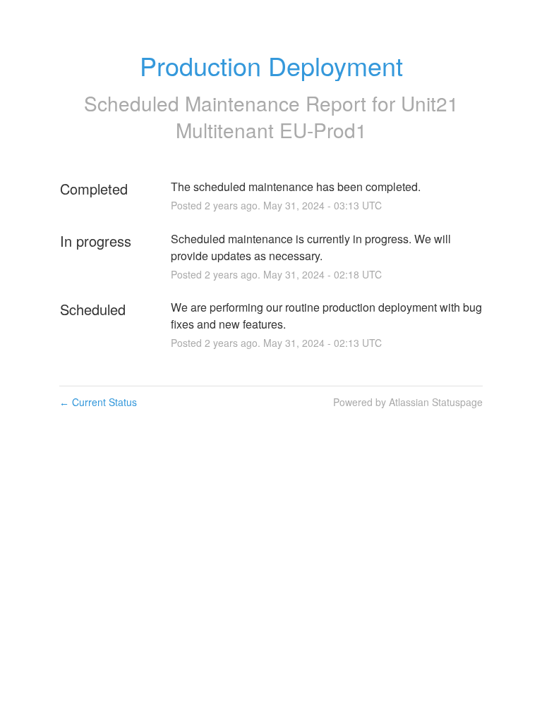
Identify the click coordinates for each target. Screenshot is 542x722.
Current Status (98, 402)
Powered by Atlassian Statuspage (408, 402)
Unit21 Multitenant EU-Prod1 (317, 116)
